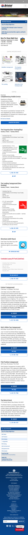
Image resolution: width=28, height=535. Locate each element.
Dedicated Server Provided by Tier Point (14, 477)
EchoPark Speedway (13, 489)
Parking (5, 444)
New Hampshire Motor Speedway (14, 494)
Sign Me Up (21, 521)
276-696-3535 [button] (14, 422)
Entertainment (6, 446)
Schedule (5, 451)
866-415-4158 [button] (14, 173)
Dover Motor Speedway (13, 488)
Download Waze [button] (14, 251)
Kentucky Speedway (13, 490)
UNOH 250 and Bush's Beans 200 (14, 32)
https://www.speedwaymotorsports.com (14, 475)
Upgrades (5, 441)
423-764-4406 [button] (14, 320)
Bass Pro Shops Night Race (8, 24)
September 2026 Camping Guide (19, 84)
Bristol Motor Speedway (14, 485)
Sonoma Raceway (13, 497)
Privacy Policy (14, 479)
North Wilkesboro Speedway (13, 496)
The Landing (5, 84)
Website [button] (15, 313)
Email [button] (14, 317)
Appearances (6, 448)
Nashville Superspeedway (13, 493)
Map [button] (14, 176)
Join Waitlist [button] (14, 275)
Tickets (4, 434)
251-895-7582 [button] (14, 355)
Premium (5, 436)
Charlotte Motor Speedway (13, 486)
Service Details (6, 118)
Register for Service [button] (14, 122)
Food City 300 (12, 28)
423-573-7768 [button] (14, 393)
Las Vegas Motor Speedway (13, 492)
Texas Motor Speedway (13, 498)
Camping (5, 439)
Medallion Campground (7, 67)
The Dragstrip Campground (18, 67)
